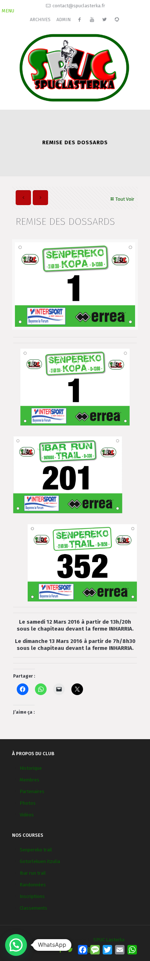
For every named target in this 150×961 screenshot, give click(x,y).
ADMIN (63, 19)
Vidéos (27, 814)
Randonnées (33, 884)
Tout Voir (124, 199)
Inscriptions (32, 896)
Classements (33, 908)
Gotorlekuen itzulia (40, 861)
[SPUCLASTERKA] (75, 67)
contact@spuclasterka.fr (78, 5)
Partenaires (32, 791)
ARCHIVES (40, 19)
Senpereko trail (36, 849)
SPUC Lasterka (109, 939)
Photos (28, 803)
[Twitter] (70, 950)
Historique (31, 768)
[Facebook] (60, 950)
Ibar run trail (33, 873)
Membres (29, 779)
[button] (16, 945)
